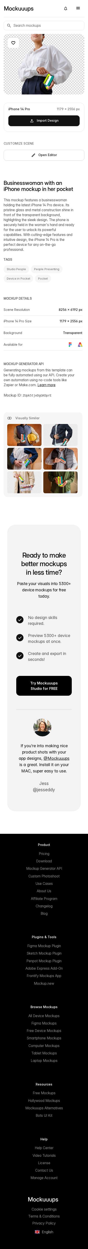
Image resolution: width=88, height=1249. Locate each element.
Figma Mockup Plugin (44, 946)
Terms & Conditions (44, 1216)
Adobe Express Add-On (44, 968)
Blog (44, 913)
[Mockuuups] (31, 8)
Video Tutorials (44, 1155)
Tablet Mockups (44, 1053)
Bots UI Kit (44, 1115)
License (44, 1163)
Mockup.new (44, 983)
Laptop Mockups (44, 1060)
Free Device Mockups (44, 1031)
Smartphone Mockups (44, 1038)
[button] (66, 8)
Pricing (44, 854)
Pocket (43, 278)
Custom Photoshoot (44, 876)
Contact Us (44, 1170)
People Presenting (46, 269)
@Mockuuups (56, 758)
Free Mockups (44, 1093)
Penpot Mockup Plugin (44, 961)
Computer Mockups (44, 1046)
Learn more (46, 385)
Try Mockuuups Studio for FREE (44, 686)
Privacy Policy (44, 1223)
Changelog (44, 906)
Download (44, 861)
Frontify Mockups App (44, 976)
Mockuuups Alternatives (44, 1108)
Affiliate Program (44, 899)
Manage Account (44, 1178)
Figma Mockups (44, 1023)
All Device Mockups (44, 1016)
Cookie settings (44, 1209)
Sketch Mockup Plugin (44, 953)
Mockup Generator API (44, 868)
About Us (44, 891)
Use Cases (44, 883)
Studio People (16, 269)
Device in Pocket (18, 278)
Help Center (44, 1148)
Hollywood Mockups (44, 1101)
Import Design (48, 120)
